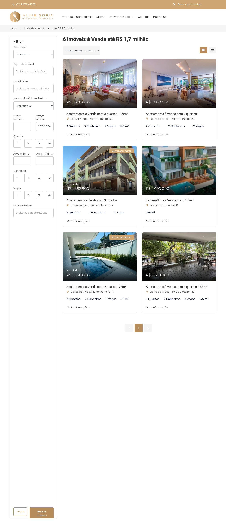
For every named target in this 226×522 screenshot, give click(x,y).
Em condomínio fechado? (29, 98)
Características (22, 205)
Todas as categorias (79, 16)
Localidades (20, 81)
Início (13, 28)
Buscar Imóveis (42, 513)
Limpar (20, 511)
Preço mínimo (18, 117)
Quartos (18, 136)
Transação (19, 47)
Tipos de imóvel (23, 64)
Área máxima (44, 153)
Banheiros (20, 170)
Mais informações (78, 134)
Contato (143, 16)
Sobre (100, 16)
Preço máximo (41, 117)
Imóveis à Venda (120, 16)
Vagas (17, 188)
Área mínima (21, 153)
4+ (50, 143)
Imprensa (159, 16)
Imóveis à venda (34, 28)
